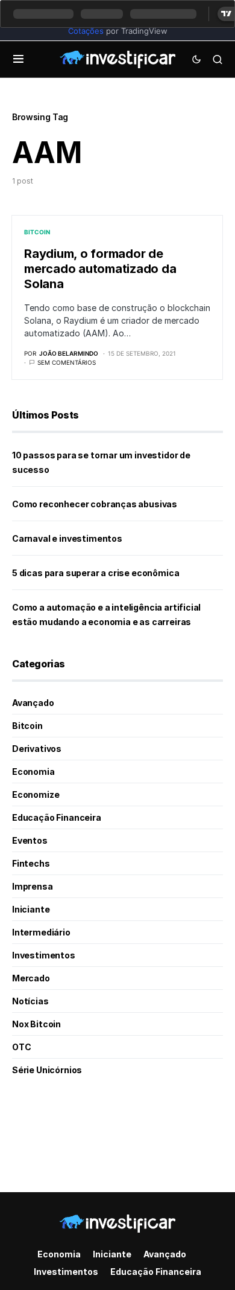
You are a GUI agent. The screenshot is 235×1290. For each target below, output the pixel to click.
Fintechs (31, 863)
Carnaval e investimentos (67, 538)
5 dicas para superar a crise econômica (95, 573)
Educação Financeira (56, 817)
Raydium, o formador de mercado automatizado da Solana (100, 268)
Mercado (31, 978)
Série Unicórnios (47, 1070)
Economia (33, 771)
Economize (35, 794)
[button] (18, 59)
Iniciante (30, 909)
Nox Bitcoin (36, 1024)
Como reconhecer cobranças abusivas (94, 504)
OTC (21, 1047)
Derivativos (36, 748)
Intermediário (41, 932)
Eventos (30, 840)
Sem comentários (66, 362)
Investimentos (43, 955)
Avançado (33, 703)
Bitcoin (37, 232)
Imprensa (32, 886)
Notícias (30, 1001)
